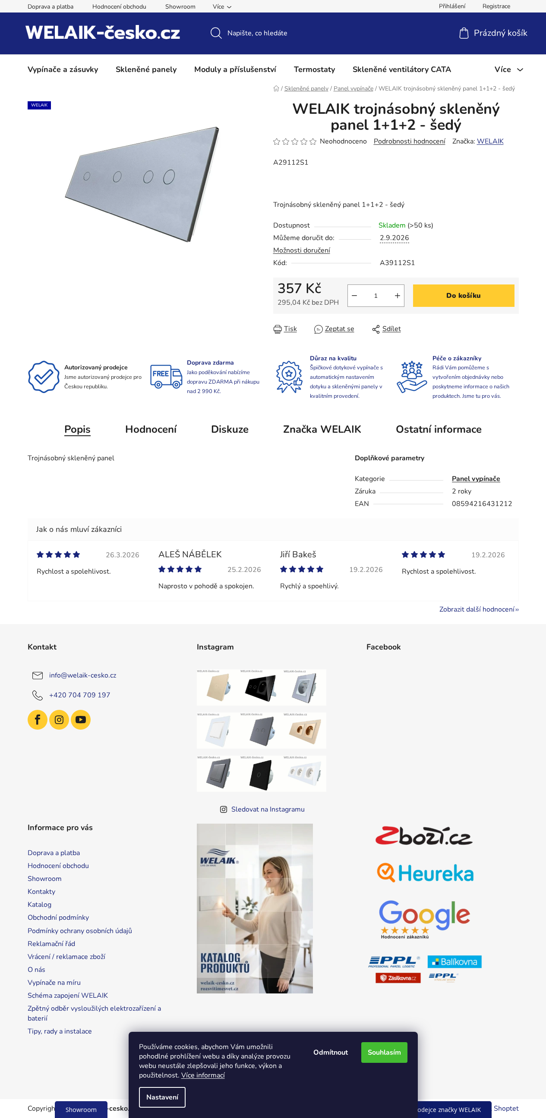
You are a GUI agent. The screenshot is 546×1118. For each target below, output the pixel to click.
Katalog (39, 904)
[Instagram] (59, 720)
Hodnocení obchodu (119, 7)
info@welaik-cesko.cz (82, 675)
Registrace (496, 6)
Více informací (203, 1075)
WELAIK (490, 141)
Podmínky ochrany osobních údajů (80, 931)
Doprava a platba (50, 7)
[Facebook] (37, 720)
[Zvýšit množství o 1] (397, 295)
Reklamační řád (51, 944)
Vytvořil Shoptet (493, 1108)
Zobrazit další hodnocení (476, 609)
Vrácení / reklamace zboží (66, 957)
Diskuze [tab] (230, 429)
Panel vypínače (476, 479)
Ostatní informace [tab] (439, 429)
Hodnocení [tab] (151, 429)
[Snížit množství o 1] (354, 295)
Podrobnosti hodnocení (409, 141)
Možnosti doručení (301, 250)
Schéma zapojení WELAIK (68, 995)
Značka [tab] (322, 429)
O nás (36, 969)
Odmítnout (330, 1052)
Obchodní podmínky (58, 917)
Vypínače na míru (54, 982)
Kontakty (41, 891)
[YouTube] (81, 720)
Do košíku (463, 295)
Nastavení (162, 1097)
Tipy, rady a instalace (60, 1031)
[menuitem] (63, 69)
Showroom (180, 7)
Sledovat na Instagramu (268, 809)
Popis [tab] (77, 429)
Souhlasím (384, 1052)
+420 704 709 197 (79, 695)
